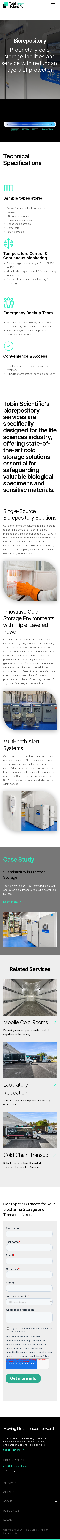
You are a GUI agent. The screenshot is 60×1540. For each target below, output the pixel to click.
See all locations (11, 1449)
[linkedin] (15, 1471)
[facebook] (5, 1471)
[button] (53, 5)
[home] (16, 5)
